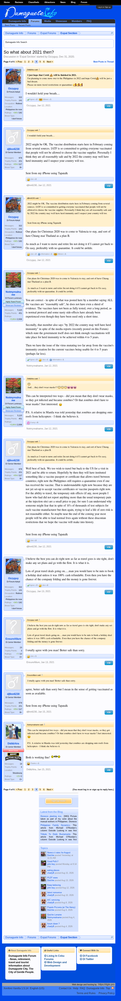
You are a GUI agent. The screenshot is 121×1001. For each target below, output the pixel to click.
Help (75, 988)
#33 (108, 261)
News (63, 2)
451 (20, 313)
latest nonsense (54, 892)
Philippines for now (14, 109)
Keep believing (54, 885)
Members (77, 21)
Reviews (19, 2)
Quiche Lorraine (54, 915)
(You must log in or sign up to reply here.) (93, 789)
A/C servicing (53, 900)
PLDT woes (52, 877)
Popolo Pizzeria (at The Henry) (61, 907)
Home (7, 2)
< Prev (19, 62)
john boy (51, 864)
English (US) (37, 988)
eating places (53, 870)
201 (20, 161)
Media (47, 21)
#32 (108, 186)
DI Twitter (88, 959)
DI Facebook (90, 955)
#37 (108, 592)
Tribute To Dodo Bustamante (55, 834)
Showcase (61, 21)
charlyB (50, 873)
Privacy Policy (107, 993)
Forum (84, 2)
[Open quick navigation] (112, 33)
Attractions (49, 2)
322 (20, 97)
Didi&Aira (13, 743)
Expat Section (27, 56)
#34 (108, 366)
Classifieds (33, 2)
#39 (108, 712)
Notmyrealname (13, 293)
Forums (35, 21)
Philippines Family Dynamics (55, 825)
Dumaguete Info (17, 21)
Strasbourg (17, 773)
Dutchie (50, 855)
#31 (108, 106)
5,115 (19, 310)
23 (21, 647)
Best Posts (10, 25)
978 (20, 158)
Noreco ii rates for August (58, 852)
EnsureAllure (13, 638)
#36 (108, 547)
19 (21, 764)
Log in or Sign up (104, 7)
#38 (108, 663)
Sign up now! (59, 801)
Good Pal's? (52, 861)
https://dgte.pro (106, 984)
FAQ (89, 21)
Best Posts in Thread (103, 62)
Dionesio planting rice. (51, 816)
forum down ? (53, 923)
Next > (50, 62)
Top (108, 988)
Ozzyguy (53, 56)
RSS (113, 988)
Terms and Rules (86, 993)
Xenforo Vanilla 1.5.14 (16, 988)
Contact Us (65, 988)
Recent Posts (24, 25)
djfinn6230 (13, 149)
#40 (108, 770)
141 (20, 100)
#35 (108, 429)
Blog (73, 2)
